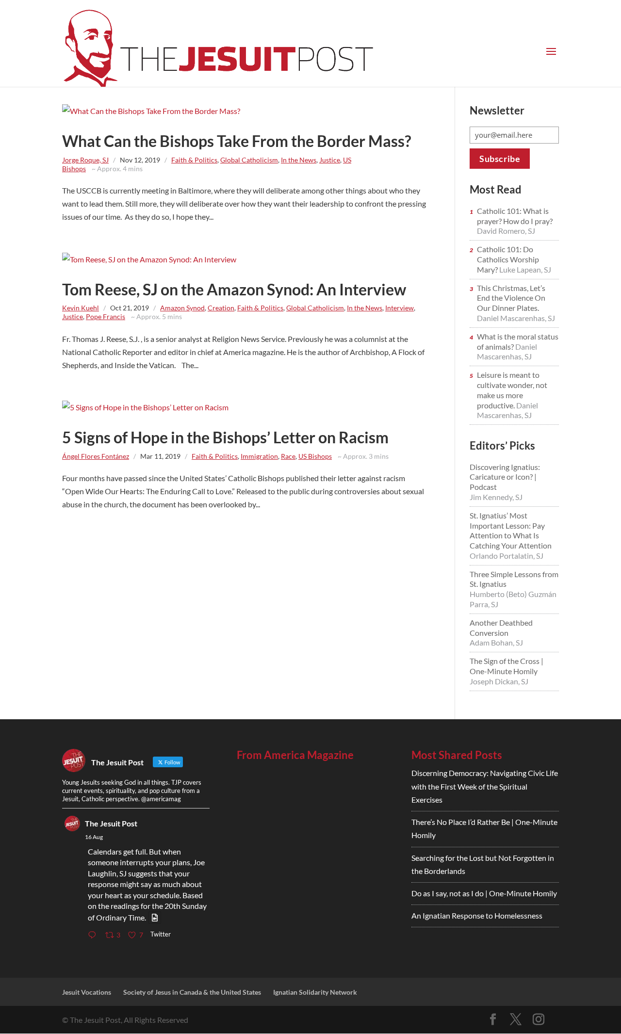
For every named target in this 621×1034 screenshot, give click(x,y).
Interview (399, 308)
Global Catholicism (249, 160)
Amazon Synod (182, 308)
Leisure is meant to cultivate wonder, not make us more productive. (512, 389)
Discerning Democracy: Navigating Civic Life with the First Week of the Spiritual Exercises (484, 786)
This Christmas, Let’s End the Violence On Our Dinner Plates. (511, 298)
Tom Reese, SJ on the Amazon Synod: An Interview (234, 289)
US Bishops (315, 456)
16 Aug (94, 836)
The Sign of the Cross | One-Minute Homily (506, 666)
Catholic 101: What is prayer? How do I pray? (515, 216)
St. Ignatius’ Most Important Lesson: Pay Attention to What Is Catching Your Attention (511, 530)
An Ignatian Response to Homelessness (476, 915)
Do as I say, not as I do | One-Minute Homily (484, 893)
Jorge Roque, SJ (85, 160)
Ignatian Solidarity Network (315, 992)
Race (288, 456)
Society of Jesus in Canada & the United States (192, 992)
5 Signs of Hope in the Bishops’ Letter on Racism (225, 437)
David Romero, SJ (506, 230)
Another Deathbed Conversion (501, 627)
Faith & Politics (194, 160)
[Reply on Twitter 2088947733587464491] (94, 935)
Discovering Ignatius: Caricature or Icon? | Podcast (505, 477)
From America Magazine (295, 754)
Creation (221, 308)
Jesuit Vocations (86, 992)
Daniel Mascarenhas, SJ (516, 318)
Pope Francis (105, 316)
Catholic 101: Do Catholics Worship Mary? (508, 259)
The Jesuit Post (111, 823)
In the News (298, 160)
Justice (329, 160)
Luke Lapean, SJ (525, 269)
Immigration (259, 456)
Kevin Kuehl (80, 308)
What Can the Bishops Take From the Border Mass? (236, 140)
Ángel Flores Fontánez (95, 456)
